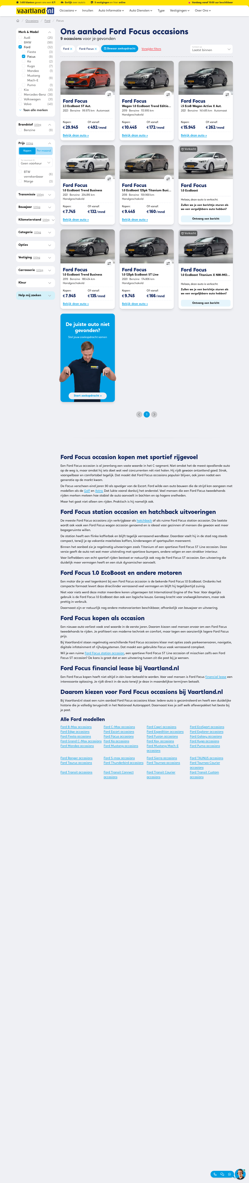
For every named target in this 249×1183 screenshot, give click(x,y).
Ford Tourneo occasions (163, 763)
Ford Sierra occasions (162, 758)
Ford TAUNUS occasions (206, 758)
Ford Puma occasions (205, 746)
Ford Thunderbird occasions (123, 763)
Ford (47, 21)
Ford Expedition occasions (165, 732)
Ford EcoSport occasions (207, 727)
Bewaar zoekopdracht (121, 48)
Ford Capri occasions (161, 727)
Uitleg (37, 125)
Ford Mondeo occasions (77, 746)
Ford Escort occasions (119, 732)
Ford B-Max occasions (76, 727)
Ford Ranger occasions (76, 758)
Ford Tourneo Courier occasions (205, 765)
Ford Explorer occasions (206, 732)
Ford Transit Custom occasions (204, 775)
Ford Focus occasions (119, 736)
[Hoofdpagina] (17, 21)
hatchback (144, 520)
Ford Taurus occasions (76, 763)
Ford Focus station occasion (104, 653)
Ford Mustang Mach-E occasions (163, 748)
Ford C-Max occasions (119, 727)
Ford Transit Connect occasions (119, 775)
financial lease (215, 677)
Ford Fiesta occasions (75, 736)
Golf (87, 491)
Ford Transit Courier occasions (161, 775)
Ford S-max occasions (119, 758)
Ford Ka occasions (116, 741)
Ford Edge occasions (74, 732)
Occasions (32, 21)
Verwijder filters (151, 49)
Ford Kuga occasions (204, 741)
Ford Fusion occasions (162, 736)
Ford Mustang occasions (121, 746)
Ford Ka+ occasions (160, 741)
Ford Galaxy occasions (206, 736)
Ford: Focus (86, 49)
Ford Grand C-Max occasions (81, 741)
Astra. (99, 491)
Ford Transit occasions (76, 772)
